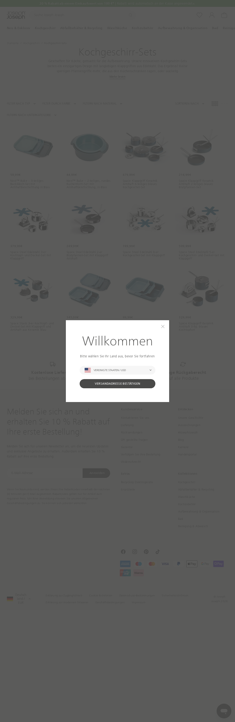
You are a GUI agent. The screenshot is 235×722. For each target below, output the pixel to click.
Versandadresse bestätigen (117, 383)
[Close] (163, 326)
